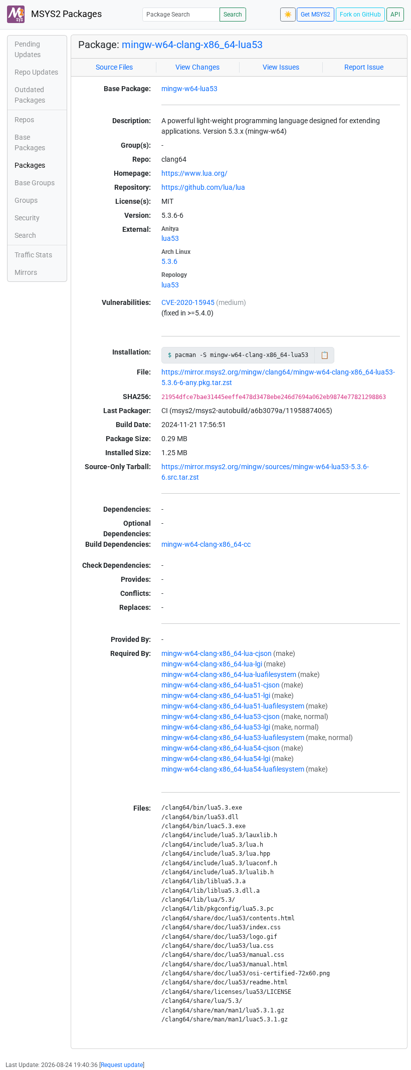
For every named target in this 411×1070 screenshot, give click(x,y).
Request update (122, 1064)
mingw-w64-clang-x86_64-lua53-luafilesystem (232, 738)
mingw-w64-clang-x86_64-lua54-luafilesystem (232, 769)
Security (27, 218)
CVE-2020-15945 (188, 302)
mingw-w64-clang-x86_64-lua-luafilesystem (228, 674)
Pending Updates (28, 49)
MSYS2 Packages (65, 14)
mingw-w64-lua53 (189, 89)
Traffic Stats (33, 255)
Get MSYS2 (315, 14)
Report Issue (363, 67)
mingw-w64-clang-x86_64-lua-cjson (216, 653)
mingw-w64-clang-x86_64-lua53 (192, 45)
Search (233, 14)
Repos (24, 120)
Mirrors (26, 272)
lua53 (170, 238)
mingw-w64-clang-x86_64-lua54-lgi (215, 759)
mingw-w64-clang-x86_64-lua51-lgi (215, 695)
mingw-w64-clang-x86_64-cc (206, 544)
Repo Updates (36, 72)
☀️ (288, 14)
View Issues (281, 67)
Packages (30, 165)
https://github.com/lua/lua (203, 187)
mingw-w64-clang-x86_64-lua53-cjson (220, 716)
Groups (26, 200)
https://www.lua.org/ (194, 173)
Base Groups (35, 183)
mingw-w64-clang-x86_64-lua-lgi (211, 664)
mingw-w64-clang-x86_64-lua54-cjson (220, 748)
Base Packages (30, 142)
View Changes (197, 67)
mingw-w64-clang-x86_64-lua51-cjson (220, 685)
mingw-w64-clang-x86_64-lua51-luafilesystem (232, 706)
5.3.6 (169, 261)
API (395, 14)
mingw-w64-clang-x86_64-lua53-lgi (215, 727)
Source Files (114, 67)
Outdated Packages (30, 95)
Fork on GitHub (360, 14)
